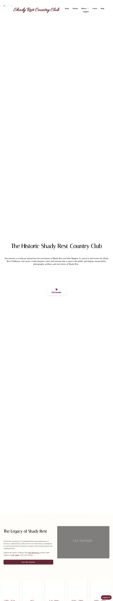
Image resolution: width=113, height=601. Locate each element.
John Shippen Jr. (34, 552)
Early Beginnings (82, 541)
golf (12, 555)
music (17, 555)
